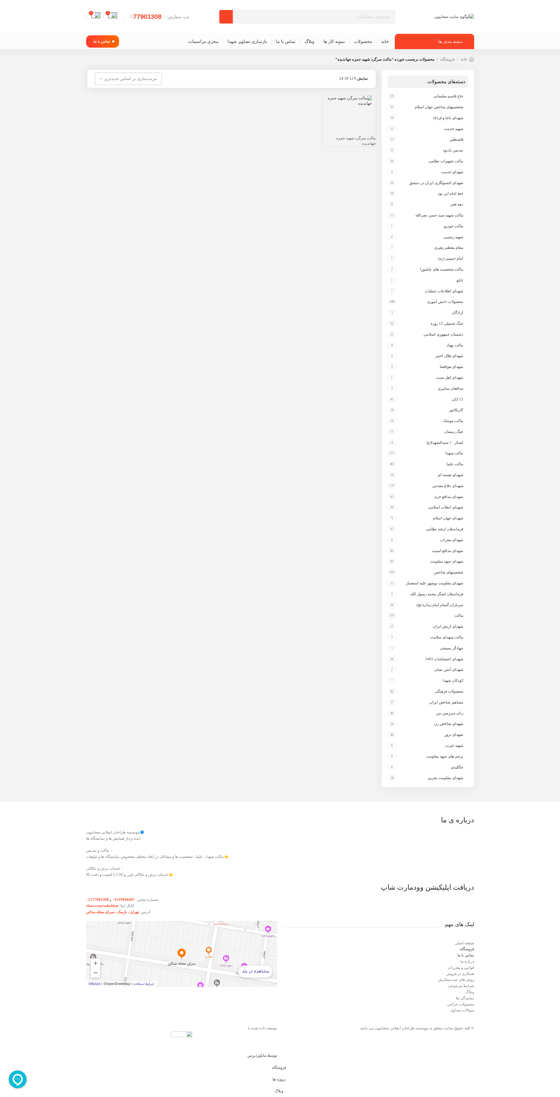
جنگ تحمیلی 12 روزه (447, 323)
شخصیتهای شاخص (448, 572)
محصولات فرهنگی (449, 691)
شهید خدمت (453, 128)
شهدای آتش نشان (448, 669)
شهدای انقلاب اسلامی (445, 507)
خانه (463, 59)
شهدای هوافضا (451, 366)
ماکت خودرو (453, 226)
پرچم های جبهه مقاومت (444, 756)
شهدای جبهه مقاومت (446, 561)
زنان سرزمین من (449, 713)
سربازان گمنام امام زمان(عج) (440, 605)
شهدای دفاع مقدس (447, 486)
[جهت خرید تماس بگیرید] (368, 113)
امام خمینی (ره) (450, 258)
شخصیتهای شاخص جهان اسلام (439, 107)
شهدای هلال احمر (449, 356)
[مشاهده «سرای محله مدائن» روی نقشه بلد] (181, 954)
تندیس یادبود (453, 150)
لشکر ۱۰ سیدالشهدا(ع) (445, 442)
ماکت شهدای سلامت (446, 637)
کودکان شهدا (453, 680)
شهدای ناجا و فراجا (448, 118)
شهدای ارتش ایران (448, 626)
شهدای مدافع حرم (448, 496)
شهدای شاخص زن (448, 723)
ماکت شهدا (454, 453)
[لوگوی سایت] (454, 16)
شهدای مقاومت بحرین (445, 778)
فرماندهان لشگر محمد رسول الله (436, 594)
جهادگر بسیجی (451, 648)
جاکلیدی (457, 767)
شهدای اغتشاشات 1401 (444, 659)
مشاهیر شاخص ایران (446, 702)
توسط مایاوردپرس (262, 1055)
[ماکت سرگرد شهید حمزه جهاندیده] (345, 100)
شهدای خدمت (452, 172)
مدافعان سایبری (450, 388)
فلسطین (456, 139)
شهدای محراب (451, 540)
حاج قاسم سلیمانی (448, 96)
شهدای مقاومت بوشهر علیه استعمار (434, 583)
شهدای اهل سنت (449, 377)
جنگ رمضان (453, 431)
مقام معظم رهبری (448, 247)
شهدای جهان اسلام (448, 518)
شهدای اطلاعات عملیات (444, 291)
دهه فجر (456, 204)
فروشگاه (447, 59)
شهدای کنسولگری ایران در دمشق (436, 183)
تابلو (460, 280)
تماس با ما (101, 41)
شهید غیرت (454, 745)
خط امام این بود (450, 193)
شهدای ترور (453, 734)
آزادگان (457, 312)
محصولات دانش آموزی (445, 301)
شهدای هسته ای (450, 475)
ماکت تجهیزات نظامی (446, 161)
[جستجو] (226, 17)
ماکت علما (455, 464)
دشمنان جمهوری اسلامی (443, 334)
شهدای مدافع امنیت (447, 550)
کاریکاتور (456, 410)
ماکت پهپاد (455, 345)
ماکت (458, 615)
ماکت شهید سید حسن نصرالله (439, 215)
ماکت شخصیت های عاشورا (441, 269)
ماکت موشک (453, 421)
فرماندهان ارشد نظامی (444, 529)
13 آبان (457, 399)
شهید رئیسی (453, 237)
